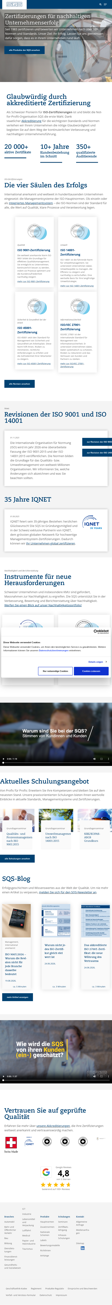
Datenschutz (46, 1295)
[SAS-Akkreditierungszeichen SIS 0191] (83, 1141)
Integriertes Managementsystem (31, 203)
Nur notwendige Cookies (55, 671)
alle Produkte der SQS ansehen (24, 50)
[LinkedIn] (83, 1247)
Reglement (36, 1288)
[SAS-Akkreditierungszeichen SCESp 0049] (65, 1141)
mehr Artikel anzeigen (17, 997)
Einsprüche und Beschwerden (82, 1288)
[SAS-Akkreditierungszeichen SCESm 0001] (47, 1141)
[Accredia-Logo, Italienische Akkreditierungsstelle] (100, 1138)
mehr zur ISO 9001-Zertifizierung (33, 281)
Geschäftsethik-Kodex (16, 1288)
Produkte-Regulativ (54, 1288)
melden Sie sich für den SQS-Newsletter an (67, 892)
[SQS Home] (14, 4)
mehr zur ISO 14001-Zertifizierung (77, 285)
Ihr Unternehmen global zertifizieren (50, 543)
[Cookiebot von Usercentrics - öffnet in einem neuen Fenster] (96, 631)
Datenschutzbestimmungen (54, 650)
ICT (23, 1208)
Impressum (61, 1295)
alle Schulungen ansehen (17, 858)
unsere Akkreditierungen (53, 1126)
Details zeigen (96, 661)
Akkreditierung (31, 121)
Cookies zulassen (91, 671)
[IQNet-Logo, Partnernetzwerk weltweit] (29, 1141)
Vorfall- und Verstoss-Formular (21, 1295)
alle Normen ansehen (19, 384)
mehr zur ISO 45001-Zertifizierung (34, 363)
